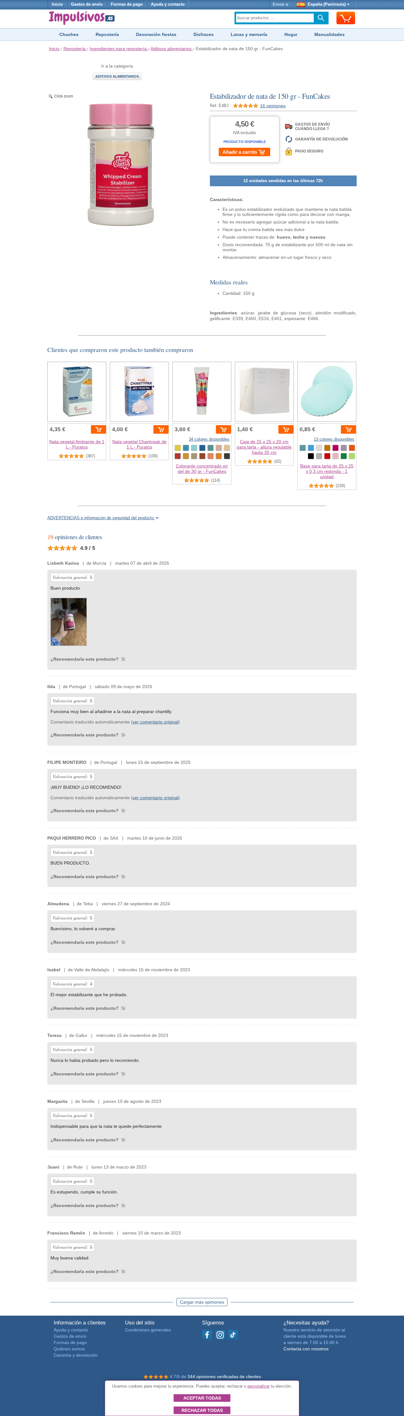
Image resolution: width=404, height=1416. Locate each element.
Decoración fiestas (156, 34)
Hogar (290, 34)
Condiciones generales (148, 1329)
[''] (68, 623)
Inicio (57, 4)
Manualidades (329, 34)
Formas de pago (127, 4)
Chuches (69, 34)
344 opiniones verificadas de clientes (224, 1376)
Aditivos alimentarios (117, 76)
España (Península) (326, 4)
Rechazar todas (202, 1410)
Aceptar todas (202, 1398)
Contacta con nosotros (306, 1348)
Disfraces (203, 34)
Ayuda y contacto (168, 4)
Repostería (107, 34)
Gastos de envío (87, 4)
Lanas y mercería (249, 34)
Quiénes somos (69, 1348)
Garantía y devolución (76, 1355)
